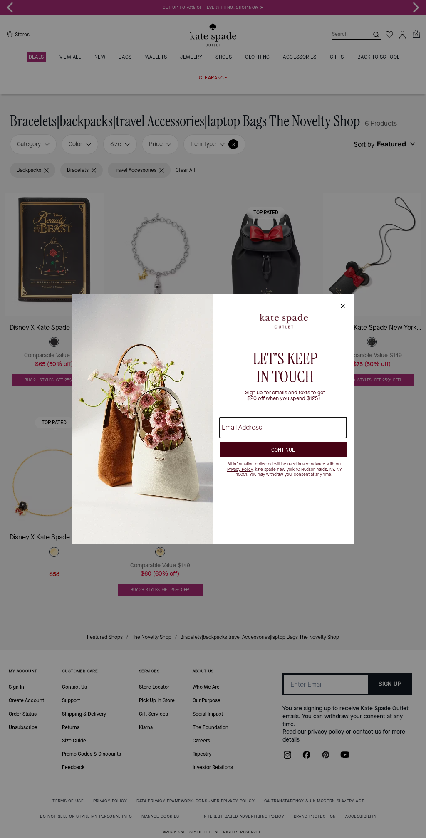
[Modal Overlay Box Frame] (213, 419)
